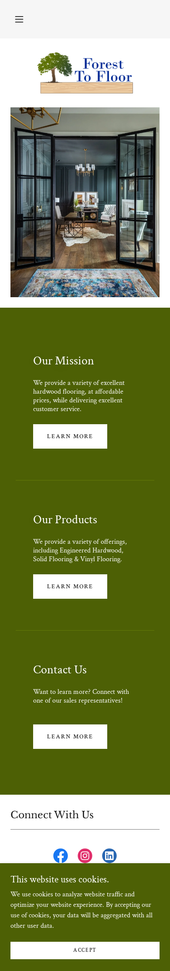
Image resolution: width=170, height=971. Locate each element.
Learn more (70, 436)
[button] (19, 19)
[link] (85, 73)
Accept (85, 950)
